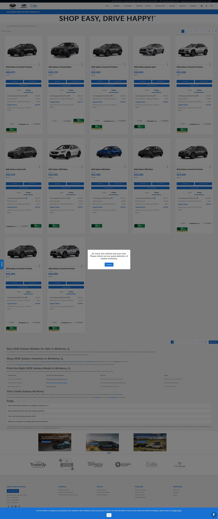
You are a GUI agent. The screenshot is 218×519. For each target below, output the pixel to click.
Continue (109, 264)
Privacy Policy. (177, 511)
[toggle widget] (213, 514)
